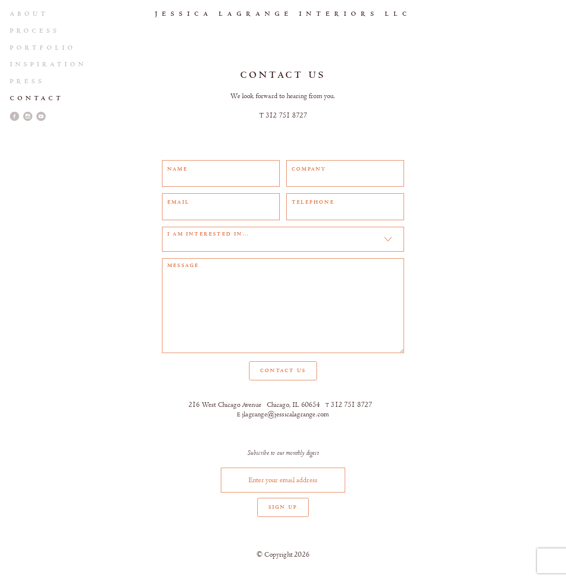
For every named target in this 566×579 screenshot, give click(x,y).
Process (35, 31)
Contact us (283, 371)
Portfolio (43, 48)
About (29, 14)
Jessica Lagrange (283, 14)
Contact (37, 98)
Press (27, 81)
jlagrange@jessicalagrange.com (283, 414)
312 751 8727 (283, 115)
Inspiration (48, 64)
